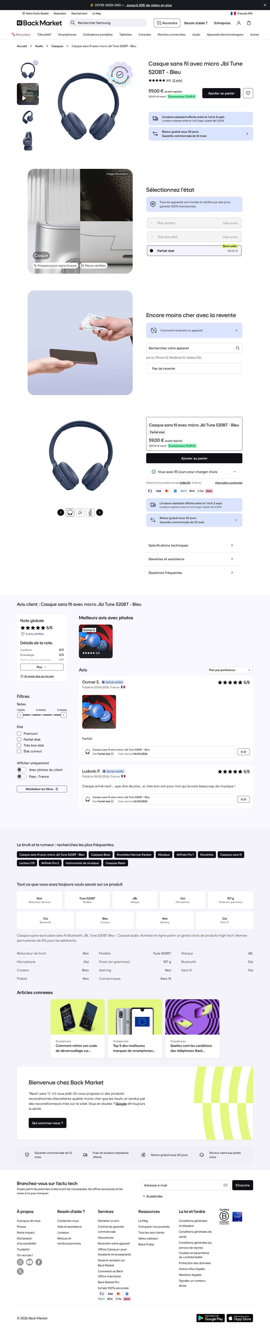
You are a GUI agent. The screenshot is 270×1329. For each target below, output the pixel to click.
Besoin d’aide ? (196, 23)
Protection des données (195, 1263)
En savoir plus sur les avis (39, 676)
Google (121, 1103)
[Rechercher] (72, 22)
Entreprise (222, 23)
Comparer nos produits (154, 1226)
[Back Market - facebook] (38, 1262)
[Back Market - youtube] (29, 1262)
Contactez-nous (68, 1221)
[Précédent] (60, 512)
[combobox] (194, 348)
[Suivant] (99, 512)
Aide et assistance (69, 1226)
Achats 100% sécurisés (113, 1288)
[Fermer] (265, 5)
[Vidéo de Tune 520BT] (28, 94)
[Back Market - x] (20, 1271)
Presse (21, 1226)
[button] (119, 74)
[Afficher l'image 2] (80, 512)
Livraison (63, 1232)
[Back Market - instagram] (20, 1262)
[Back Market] (39, 22)
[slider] (20, 715)
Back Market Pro (108, 1282)
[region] (166, 642)
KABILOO (185, 482)
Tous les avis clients (151, 1232)
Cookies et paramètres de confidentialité (194, 1255)
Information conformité (228, 482)
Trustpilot (23, 1249)
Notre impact (26, 1232)
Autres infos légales (192, 1269)
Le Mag (143, 1221)
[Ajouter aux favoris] (248, 93)
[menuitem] (67, 34)
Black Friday (146, 1244)
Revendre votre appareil (114, 1243)
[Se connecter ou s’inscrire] (239, 23)
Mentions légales (190, 1275)
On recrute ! (25, 1255)
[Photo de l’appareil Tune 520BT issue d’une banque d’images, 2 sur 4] (28, 117)
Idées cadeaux (148, 1238)
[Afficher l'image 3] (90, 512)
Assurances (105, 1237)
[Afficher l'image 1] (70, 512)
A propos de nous (28, 1221)
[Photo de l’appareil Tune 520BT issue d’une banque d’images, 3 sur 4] (28, 141)
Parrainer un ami (108, 1221)
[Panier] (249, 23)
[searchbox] (111, 23)
